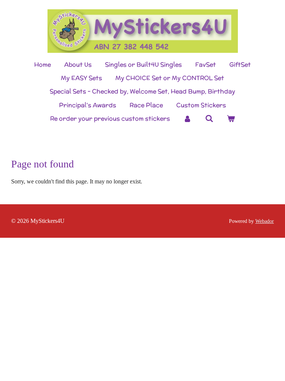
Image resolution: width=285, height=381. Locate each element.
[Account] (187, 119)
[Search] (209, 118)
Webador (264, 221)
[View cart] (231, 119)
